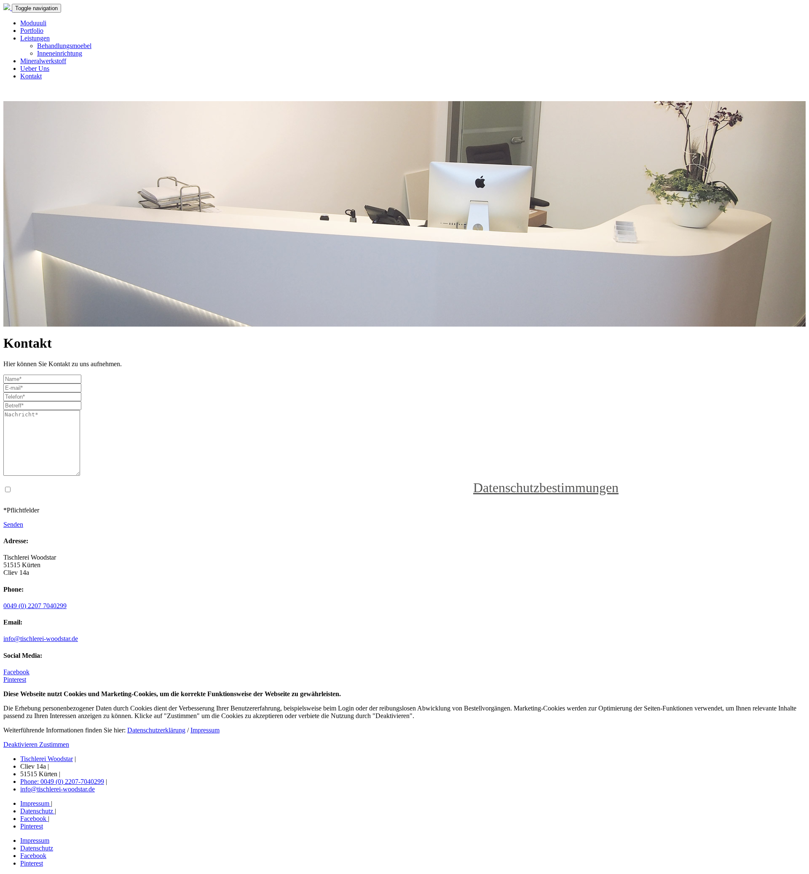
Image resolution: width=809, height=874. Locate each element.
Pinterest (14, 679)
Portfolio (31, 30)
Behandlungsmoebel (64, 45)
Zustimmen (54, 744)
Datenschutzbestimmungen (546, 487)
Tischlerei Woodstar (46, 758)
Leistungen (35, 38)
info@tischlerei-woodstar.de (40, 638)
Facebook (16, 672)
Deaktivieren (21, 744)
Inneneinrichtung (59, 53)
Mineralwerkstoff (43, 60)
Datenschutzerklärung (156, 730)
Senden (13, 524)
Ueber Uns (34, 68)
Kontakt (31, 76)
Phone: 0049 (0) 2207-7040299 (62, 781)
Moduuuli (33, 23)
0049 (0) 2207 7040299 (35, 605)
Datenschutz (37, 811)
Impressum (205, 730)
